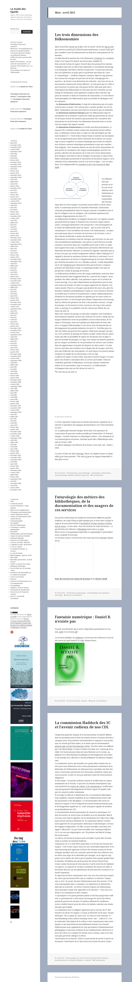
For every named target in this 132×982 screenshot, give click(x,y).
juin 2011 (13, 315)
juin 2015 (13, 225)
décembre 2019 (15, 162)
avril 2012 (13, 294)
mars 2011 (14, 322)
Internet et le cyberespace (19, 540)
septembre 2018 (15, 177)
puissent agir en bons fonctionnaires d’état (72, 746)
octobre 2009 (14, 358)
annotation (97, 473)
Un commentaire (97, 475)
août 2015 (13, 220)
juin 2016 (13, 208)
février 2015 (14, 233)
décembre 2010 (15, 328)
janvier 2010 (14, 352)
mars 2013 (14, 274)
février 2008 (14, 401)
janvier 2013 (14, 276)
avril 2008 (13, 397)
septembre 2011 (15, 309)
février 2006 (14, 451)
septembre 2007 (15, 412)
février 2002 (14, 477)
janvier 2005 (14, 468)
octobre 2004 (14, 473)
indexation (70, 475)
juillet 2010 (14, 339)
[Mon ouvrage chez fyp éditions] (19, 875)
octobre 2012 (14, 283)
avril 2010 (13, 345)
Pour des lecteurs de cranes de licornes (72, 579)
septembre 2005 (15, 460)
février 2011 (14, 324)
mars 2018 (14, 184)
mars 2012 (14, 296)
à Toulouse (98, 58)
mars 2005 (14, 464)
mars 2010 (14, 348)
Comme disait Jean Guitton (19, 514)
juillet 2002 (14, 475)
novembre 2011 (15, 304)
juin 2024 (13, 143)
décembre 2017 (15, 188)
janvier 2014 (14, 257)
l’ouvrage (80, 453)
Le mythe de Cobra (26, 87)
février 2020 (14, 160)
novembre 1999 (15, 490)
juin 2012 (13, 289)
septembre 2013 (15, 261)
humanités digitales (17, 538)
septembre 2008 (15, 386)
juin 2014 (13, 248)
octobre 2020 (14, 149)
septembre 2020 (15, 152)
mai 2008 (13, 395)
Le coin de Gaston (16, 553)
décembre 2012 (15, 279)
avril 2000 (13, 485)
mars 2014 (14, 253)
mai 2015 (13, 227)
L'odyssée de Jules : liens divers (21, 545)
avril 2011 (13, 320)
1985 (12, 501)
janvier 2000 (14, 488)
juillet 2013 (14, 266)
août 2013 (13, 264)
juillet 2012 (14, 287)
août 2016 (13, 205)
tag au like (85, 475)
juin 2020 (13, 156)
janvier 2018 (14, 186)
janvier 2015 (14, 236)
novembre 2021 (15, 145)
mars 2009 (14, 373)
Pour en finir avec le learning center (88, 958)
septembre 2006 (15, 438)
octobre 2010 (14, 332)
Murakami (82, 529)
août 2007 (13, 414)
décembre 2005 (15, 455)
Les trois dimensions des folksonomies (76, 36)
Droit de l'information (17, 525)
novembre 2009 (15, 356)
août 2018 (13, 180)
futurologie (58, 595)
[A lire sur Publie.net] (14, 912)
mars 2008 (14, 399)
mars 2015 (14, 231)
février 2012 (14, 298)
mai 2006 (13, 445)
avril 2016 (13, 210)
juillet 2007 (14, 417)
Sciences (13, 579)
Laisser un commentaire (74, 595)
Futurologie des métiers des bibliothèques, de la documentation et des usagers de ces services (84, 503)
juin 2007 (13, 419)
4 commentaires (99, 960)
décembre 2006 (15, 432)
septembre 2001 (15, 479)
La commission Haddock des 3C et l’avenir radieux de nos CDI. (83, 724)
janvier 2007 (14, 429)
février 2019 (14, 171)
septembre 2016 (15, 203)
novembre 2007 (15, 408)
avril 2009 (13, 371)
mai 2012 (13, 292)
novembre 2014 (15, 240)
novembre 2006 (15, 434)
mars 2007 (14, 425)
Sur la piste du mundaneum (19, 590)
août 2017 (13, 190)
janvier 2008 (14, 404)
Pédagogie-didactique (18, 566)
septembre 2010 (15, 335)
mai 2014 (13, 251)
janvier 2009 (14, 378)
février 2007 (14, 427)
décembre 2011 (15, 302)
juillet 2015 (14, 223)
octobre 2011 (14, 307)
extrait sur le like (76, 47)
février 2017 (14, 195)
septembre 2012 (15, 285)
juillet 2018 (14, 182)
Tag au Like (109, 47)
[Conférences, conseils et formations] (21, 642)
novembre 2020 (15, 147)
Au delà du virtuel (16, 504)
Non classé (14, 557)
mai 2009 (13, 369)
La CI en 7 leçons (16, 547)
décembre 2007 (15, 406)
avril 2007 (13, 423)
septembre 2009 (15, 361)
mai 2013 (13, 270)
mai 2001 (13, 481)
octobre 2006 (14, 436)
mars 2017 (14, 192)
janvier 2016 (14, 214)
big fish (88, 960)
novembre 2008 (15, 382)
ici (60, 456)
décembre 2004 (15, 470)
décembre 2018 (15, 175)
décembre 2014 (15, 238)
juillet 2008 (14, 391)
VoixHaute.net (69, 265)
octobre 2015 (14, 218)
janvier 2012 (14, 300)
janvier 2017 (14, 197)
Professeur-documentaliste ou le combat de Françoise (82, 959)
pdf (76, 632)
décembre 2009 (15, 354)
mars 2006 (14, 449)
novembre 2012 (15, 281)
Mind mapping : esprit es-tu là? (21, 555)
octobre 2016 (14, 201)
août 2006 (13, 440)
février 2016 (14, 212)
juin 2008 (13, 393)
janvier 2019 (14, 173)
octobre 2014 (14, 242)
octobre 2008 (14, 384)
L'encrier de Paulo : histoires (20, 542)
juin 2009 (13, 367)
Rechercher (14, 29)
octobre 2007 (14, 410)
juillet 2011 (14, 313)
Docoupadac (14, 523)
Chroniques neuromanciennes (20, 512)
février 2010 (14, 350)
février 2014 (14, 255)
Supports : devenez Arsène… (20, 588)
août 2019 (13, 169)
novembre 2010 (15, 330)
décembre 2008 (15, 380)
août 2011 (13, 311)
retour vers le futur (17, 577)
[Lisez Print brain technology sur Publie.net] (11, 922)
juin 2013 (13, 268)
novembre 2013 (15, 259)
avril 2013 (13, 272)
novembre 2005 (15, 457)
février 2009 (14, 376)
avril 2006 (13, 447)
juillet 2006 (14, 442)
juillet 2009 (14, 365)
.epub (60, 632)
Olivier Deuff (101, 579)
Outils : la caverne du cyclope (20, 564)
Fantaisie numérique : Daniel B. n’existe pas (83, 619)
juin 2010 (13, 341)
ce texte (101, 529)
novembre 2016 (15, 199)
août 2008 (13, 389)
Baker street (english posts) (19, 510)
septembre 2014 (15, 244)
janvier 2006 (14, 453)
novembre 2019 (15, 164)
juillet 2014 (14, 246)
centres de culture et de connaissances (86, 786)
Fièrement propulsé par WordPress (67, 977)
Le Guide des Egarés (18, 10)
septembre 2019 (15, 167)
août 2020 (13, 154)
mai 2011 (13, 317)
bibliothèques (93, 593)
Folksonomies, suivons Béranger (21, 534)
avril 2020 (13, 158)
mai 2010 (13, 343)
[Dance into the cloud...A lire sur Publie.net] (14, 897)
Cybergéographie (16, 521)
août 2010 (13, 337)
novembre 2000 (15, 483)
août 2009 (13, 363)
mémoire (78, 475)
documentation (104, 593)
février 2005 (14, 466)
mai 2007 (13, 421)
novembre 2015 (15, 216)
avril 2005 (13, 462)
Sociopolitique (15, 585)
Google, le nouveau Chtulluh (20, 536)
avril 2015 (13, 229)
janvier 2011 (14, 326)
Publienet (79, 637)
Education (13, 532)
